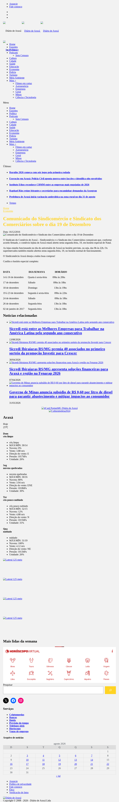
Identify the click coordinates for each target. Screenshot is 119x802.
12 (59, 760)
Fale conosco (15, 6)
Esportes (13, 47)
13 (75, 760)
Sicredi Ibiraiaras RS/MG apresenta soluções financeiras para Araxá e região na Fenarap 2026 (58, 371)
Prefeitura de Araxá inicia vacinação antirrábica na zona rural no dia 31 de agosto (52, 196)
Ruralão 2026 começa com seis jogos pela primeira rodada (39, 172)
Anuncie (13, 3)
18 (43, 764)
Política (13, 49)
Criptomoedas (16, 714)
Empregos (20, 89)
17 (27, 764)
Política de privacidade (20, 784)
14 (91, 760)
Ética (11, 789)
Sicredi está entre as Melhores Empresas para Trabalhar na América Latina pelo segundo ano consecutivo (56, 331)
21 (91, 764)
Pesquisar (7, 684)
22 (108, 764)
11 (43, 760)
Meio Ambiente (16, 77)
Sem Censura (22, 55)
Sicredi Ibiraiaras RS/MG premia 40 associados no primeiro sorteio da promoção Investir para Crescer (57, 351)
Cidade (12, 61)
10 (27, 760)
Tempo (12, 203)
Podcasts (13, 52)
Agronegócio (21, 86)
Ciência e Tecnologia (25, 97)
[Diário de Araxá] (40, 31)
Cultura (13, 58)
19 (59, 764)
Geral (18, 91)
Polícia (12, 72)
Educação (14, 66)
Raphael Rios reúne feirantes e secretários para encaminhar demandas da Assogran (53, 190)
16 (11, 764)
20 (75, 764)
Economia (14, 69)
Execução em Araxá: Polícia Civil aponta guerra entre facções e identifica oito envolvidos (55, 178)
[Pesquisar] (110, 690)
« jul (58, 776)
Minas (18, 94)
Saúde (12, 63)
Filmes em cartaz (23, 83)
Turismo (13, 75)
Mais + (12, 80)
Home (6, 208)
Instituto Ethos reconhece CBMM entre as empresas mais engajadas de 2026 (49, 184)
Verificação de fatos (19, 792)
